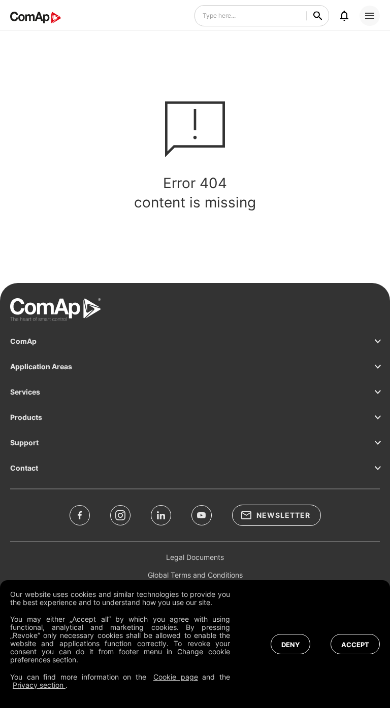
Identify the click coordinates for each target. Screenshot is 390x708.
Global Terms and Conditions (195, 575)
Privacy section (39, 685)
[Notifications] (344, 16)
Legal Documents (195, 557)
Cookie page (175, 676)
